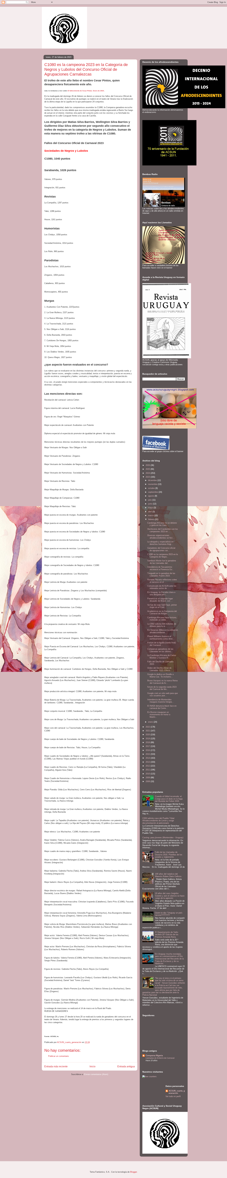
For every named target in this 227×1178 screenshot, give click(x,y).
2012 (148, 766)
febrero (151, 519)
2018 (148, 742)
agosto (151, 496)
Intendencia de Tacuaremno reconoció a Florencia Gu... (160, 568)
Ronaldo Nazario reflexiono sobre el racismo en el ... (162, 580)
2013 (148, 762)
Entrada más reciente (56, 1066)
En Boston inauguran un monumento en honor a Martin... (158, 714)
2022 (148, 727)
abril (150, 511)
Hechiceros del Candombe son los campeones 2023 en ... (162, 530)
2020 (148, 734)
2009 (148, 777)
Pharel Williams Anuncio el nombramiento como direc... (161, 637)
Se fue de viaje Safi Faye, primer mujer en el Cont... (162, 606)
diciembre (152, 480)
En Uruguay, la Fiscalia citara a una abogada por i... (161, 593)
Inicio (92, 1066)
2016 (148, 750)
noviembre (153, 484)
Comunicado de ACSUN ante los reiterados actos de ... (161, 587)
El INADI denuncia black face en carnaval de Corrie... (162, 707)
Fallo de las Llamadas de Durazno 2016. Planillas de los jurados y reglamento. (168, 854)
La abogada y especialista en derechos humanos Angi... (160, 543)
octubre (151, 488)
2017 (148, 746)
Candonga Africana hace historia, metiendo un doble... (162, 618)
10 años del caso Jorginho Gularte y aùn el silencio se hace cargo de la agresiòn (169, 895)
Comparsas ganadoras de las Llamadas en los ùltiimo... (160, 650)
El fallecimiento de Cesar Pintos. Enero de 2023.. (86, 91)
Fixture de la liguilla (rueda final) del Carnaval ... (161, 643)
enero (151, 722)
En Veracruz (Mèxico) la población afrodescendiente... (162, 631)
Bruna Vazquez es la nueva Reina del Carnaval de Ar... (162, 681)
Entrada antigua (126, 1066)
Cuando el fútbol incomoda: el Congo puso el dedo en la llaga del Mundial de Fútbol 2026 (169, 798)
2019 (148, 738)
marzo (151, 515)
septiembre (153, 492)
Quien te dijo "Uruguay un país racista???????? (168, 914)
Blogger (133, 1172)
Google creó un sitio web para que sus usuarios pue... (162, 694)
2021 (148, 731)
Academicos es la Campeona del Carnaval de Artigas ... (162, 612)
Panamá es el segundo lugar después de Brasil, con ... (160, 599)
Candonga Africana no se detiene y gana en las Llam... (162, 524)
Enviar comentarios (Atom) (96, 1074)
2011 (148, 770)
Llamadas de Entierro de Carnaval (160, 1058)
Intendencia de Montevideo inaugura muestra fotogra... (160, 700)
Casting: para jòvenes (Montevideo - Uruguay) (162, 837)
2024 (148, 473)
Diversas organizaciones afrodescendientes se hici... (160, 536)
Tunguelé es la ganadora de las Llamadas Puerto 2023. (161, 574)
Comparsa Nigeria (154, 1055)
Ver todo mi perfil (173, 1096)
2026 (148, 465)
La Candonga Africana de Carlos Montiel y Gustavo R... (161, 656)
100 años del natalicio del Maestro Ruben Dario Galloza (168, 875)
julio (150, 500)
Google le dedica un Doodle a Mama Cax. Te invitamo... (160, 675)
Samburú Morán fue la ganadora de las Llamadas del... (161, 561)
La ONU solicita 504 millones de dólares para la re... (161, 625)
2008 (148, 781)
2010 (148, 774)
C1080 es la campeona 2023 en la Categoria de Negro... (162, 555)
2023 (148, 477)
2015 (148, 754)
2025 (148, 469)
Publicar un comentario (58, 1056)
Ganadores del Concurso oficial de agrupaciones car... (161, 549)
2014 (148, 758)
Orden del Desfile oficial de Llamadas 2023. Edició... (159, 669)
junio (150, 504)
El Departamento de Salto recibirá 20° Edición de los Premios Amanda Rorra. (166, 934)
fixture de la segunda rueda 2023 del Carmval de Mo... (162, 688)
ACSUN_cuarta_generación (177, 1092)
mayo (151, 507)
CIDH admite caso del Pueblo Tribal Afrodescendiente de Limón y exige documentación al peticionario (158, 820)
